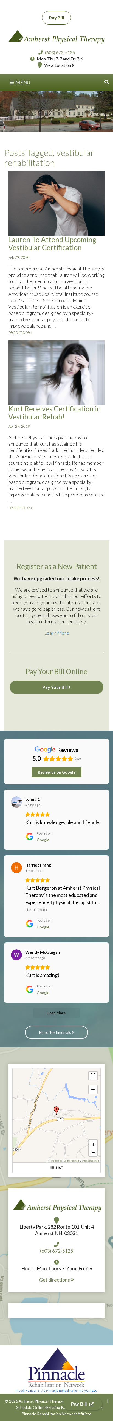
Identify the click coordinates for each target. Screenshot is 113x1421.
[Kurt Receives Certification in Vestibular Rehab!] (56, 372)
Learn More (56, 633)
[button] (106, 81)
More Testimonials (55, 1032)
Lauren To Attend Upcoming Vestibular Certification (52, 243)
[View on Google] (16, 802)
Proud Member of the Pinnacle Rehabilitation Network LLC (56, 1390)
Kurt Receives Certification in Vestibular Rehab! (54, 412)
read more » (20, 332)
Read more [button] (37, 909)
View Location (58, 65)
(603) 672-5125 (60, 52)
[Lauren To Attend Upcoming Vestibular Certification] (56, 203)
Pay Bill (56, 17)
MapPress (56, 1160)
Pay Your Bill (56, 687)
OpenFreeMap (71, 1160)
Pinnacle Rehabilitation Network (49, 1413)
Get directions (55, 1280)
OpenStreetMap (90, 1160)
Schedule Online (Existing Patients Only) (51, 1407)
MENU (22, 82)
